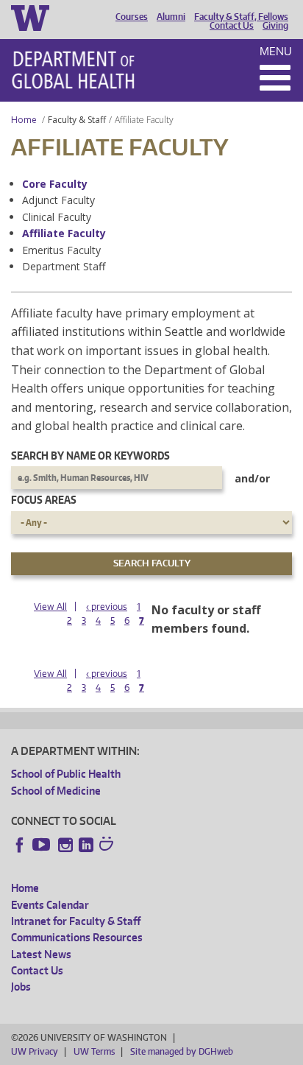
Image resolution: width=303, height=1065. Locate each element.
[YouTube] (43, 845)
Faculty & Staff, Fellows (241, 17)
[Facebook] (20, 845)
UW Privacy (34, 1051)
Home (24, 119)
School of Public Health (66, 773)
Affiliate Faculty (64, 233)
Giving (275, 25)
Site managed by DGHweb (181, 1051)
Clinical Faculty (56, 217)
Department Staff (63, 266)
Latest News (41, 954)
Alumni (171, 17)
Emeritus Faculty (61, 250)
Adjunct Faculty (58, 200)
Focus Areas (43, 499)
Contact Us (232, 25)
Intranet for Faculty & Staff (75, 921)
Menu (276, 51)
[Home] (73, 70)
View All (50, 606)
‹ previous (106, 606)
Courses (131, 17)
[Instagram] (65, 845)
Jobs (21, 986)
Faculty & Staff (77, 119)
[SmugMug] (108, 845)
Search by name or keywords (90, 455)
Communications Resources (77, 937)
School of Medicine (56, 790)
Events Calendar (50, 905)
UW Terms (94, 1051)
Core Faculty (55, 184)
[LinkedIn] (86, 845)
